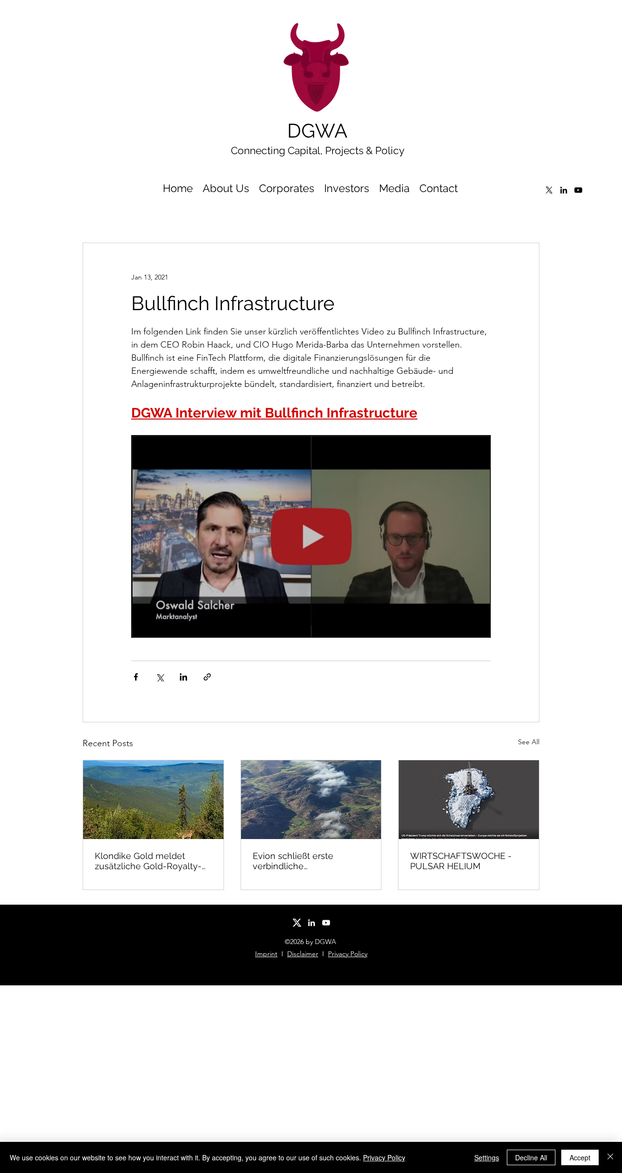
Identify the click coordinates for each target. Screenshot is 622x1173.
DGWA (317, 130)
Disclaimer (302, 953)
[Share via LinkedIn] (183, 677)
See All (528, 741)
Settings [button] (486, 1157)
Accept (580, 1157)
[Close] (610, 1157)
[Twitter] (549, 190)
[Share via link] (207, 677)
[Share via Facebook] (135, 677)
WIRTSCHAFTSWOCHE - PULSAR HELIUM (461, 861)
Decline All (531, 1157)
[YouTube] (578, 190)
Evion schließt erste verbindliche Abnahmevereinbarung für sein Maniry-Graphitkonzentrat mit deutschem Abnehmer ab (307, 861)
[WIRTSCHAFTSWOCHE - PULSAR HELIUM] (468, 799)
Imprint (266, 953)
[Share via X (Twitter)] (159, 677)
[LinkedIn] (564, 190)
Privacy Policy (347, 953)
